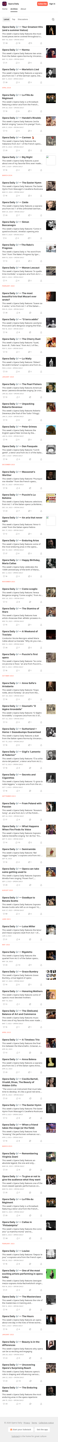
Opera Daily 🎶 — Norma (16, 49)
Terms (34, 1422)
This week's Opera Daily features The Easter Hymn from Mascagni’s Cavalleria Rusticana (22, 187)
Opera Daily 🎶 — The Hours (18, 1316)
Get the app (42, 1429)
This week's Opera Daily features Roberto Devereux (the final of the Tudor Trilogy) (21, 412)
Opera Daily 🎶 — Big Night (17, 157)
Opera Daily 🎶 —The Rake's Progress (18, 246)
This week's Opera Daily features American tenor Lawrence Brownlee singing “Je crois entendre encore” (22, 389)
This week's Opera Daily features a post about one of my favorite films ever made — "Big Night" (21, 162)
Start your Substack (22, 1429)
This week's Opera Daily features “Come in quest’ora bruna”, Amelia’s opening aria (21, 230)
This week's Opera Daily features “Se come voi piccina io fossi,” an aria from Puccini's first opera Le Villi (21, 662)
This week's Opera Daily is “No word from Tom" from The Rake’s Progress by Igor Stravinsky (21, 253)
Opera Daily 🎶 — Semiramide (19, 849)
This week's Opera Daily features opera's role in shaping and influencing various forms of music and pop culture (21, 1373)
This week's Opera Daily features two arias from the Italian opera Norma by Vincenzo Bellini (21, 54)
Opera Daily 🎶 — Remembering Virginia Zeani (20, 1155)
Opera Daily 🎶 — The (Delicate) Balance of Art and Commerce (20, 1012)
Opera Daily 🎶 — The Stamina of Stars (20, 610)
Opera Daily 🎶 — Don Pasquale (19, 446)
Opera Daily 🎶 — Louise (16, 1251)
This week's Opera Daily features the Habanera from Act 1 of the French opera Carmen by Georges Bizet (21, 142)
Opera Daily (19, 40)
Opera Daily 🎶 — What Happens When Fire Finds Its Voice (20, 828)
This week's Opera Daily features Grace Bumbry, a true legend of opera (20, 976)
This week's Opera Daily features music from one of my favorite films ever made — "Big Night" (22, 1019)
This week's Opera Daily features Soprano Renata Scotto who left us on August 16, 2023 (21, 905)
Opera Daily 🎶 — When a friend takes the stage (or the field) (20, 1126)
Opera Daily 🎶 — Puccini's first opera (20, 656)
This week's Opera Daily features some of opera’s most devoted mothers (21, 996)
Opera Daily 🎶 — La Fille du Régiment (17, 97)
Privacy (27, 1422)
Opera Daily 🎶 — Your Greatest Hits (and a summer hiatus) (22, 29)
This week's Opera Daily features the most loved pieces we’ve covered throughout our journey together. (22, 35)
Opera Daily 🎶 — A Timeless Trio (21, 1039)
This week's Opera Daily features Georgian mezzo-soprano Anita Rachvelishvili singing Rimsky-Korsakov (22, 1282)
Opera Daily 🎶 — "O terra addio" (20, 319)
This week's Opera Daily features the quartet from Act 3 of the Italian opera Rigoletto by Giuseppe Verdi (19, 957)
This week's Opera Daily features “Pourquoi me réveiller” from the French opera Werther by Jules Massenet (22, 480)
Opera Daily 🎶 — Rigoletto (17, 952)
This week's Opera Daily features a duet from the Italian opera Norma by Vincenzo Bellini (21, 737)
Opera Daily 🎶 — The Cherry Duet (21, 339)
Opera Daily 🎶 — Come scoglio (19, 589)
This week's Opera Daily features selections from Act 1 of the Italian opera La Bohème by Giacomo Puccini (22, 503)
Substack (16, 1436)
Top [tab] (13, 19)
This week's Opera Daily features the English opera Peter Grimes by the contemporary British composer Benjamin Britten (21, 431)
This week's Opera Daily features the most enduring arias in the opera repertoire (21, 1395)
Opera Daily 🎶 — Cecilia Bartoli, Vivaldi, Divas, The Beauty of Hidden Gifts (20, 1082)
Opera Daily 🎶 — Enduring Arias (20, 540)
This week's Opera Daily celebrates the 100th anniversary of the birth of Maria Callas (20, 568)
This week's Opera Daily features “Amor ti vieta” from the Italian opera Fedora (21, 525)
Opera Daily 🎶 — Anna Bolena (19, 1059)
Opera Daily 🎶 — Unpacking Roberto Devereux (18, 405)
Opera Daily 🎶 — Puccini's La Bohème (19, 496)
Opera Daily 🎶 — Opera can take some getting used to (20, 870)
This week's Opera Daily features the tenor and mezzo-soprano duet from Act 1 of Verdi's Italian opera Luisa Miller (21, 931)
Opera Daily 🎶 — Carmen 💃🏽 (18, 137)
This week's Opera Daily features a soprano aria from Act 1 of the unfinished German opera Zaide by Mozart (22, 207)
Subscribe (42, 4)
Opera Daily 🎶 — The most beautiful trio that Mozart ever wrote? (19, 296)
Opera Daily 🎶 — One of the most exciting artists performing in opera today (22, 1273)
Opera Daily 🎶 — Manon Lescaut (21, 267)
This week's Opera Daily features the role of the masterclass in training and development (22, 1301)
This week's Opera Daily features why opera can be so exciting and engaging (22, 1350)
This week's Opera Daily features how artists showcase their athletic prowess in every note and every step (21, 616)
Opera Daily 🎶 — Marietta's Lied (20, 69)
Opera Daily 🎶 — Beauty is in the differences (21, 1343)
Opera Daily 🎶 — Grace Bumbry (20, 971)
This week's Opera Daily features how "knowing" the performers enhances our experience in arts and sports (21, 1132)
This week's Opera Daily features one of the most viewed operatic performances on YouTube (22, 1184)
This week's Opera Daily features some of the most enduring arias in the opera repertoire (21, 545)
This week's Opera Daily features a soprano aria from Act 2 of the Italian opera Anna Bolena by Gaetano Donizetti (22, 1064)
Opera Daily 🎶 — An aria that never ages (22, 519)
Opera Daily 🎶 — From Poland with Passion (22, 805)
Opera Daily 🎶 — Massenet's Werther (18, 473)
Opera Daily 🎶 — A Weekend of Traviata (20, 633)
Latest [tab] (6, 19)
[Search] (53, 19)
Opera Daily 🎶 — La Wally (17, 358)
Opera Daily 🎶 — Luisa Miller (18, 926)
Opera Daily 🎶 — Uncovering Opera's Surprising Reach (18, 1366)
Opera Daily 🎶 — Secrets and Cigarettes (19, 776)
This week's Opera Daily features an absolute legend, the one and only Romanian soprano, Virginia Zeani (18, 1161)
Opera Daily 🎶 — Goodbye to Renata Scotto (18, 899)
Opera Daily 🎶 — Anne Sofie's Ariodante (19, 685)
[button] (5, 9)
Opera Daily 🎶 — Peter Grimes (19, 426)
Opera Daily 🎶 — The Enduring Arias (19, 1389)
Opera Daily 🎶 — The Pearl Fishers (22, 384)
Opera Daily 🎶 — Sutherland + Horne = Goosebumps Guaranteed (21, 730)
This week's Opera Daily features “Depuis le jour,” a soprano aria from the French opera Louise (22, 1256)
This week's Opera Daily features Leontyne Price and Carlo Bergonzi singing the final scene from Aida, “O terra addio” (22, 324)
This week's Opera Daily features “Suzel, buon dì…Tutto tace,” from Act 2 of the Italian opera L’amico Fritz (20, 344)
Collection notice (46, 1422)
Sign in (52, 4)
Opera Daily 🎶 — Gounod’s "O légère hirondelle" (19, 708)
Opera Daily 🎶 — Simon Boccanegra (15, 224)
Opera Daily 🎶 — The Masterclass (21, 1296)
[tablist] (16, 19)
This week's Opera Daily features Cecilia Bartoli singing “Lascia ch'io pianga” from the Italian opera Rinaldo (21, 122)
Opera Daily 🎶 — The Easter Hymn (21, 182)
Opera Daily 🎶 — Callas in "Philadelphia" (17, 1224)
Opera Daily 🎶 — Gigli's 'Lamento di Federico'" (21, 753)
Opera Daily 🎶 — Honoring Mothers (22, 991)
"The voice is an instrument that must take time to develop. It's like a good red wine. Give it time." (21, 1090)
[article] (29, 35)
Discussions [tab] (23, 19)
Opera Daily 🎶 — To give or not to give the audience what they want (21, 1178)
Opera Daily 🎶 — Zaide (15, 202)
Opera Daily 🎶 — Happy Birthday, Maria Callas (21, 562)
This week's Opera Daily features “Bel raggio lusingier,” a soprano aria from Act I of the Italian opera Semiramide (22, 854)
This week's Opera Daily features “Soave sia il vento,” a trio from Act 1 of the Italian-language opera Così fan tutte (22, 304)
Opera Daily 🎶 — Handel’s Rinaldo (21, 118)
